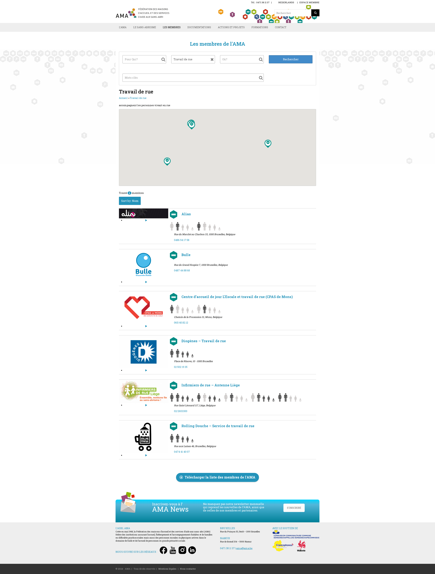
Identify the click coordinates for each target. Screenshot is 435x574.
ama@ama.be (244, 548)
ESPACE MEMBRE (309, 2)
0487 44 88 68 (182, 270)
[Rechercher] (315, 12)
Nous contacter (188, 568)
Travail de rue (138, 98)
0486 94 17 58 (181, 240)
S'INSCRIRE (294, 507)
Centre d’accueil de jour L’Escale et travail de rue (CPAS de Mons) (237, 296)
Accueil (123, 98)
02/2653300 (180, 411)
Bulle (185, 255)
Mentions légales (167, 568)
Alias (186, 214)
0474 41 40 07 (182, 451)
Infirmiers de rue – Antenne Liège (210, 385)
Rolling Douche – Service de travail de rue (217, 426)
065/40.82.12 (181, 322)
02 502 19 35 (180, 367)
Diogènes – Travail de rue (203, 341)
